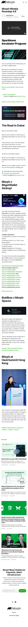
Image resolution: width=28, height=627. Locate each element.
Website (4, 427)
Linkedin (10, 429)
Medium (4, 429)
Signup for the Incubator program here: (13, 101)
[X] (12, 602)
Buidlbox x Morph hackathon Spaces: (12, 348)
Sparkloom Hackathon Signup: (10, 350)
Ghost (17, 615)
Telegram (19, 427)
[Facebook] (15, 602)
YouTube (16, 429)
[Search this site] (23, 2)
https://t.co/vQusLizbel (9, 94)
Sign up (14, 612)
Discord (14, 427)
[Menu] (26, 2)
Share (23, 16)
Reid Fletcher (10, 15)
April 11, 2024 (21, 96)
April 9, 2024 (20, 175)
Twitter (9, 427)
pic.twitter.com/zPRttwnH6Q (11, 173)
